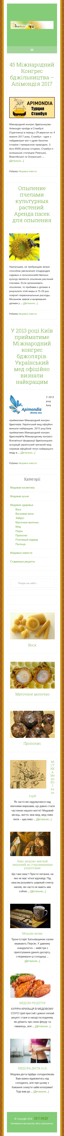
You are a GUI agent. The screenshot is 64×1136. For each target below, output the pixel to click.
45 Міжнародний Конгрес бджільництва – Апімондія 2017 (31, 74)
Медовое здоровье (21, 505)
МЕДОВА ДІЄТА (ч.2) (32, 1068)
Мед (18, 526)
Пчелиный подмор (26, 539)
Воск (18, 509)
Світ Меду (41, 1118)
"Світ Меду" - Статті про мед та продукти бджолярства (32, 25)
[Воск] (32, 626)
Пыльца (20, 544)
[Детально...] (16, 160)
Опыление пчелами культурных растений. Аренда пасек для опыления (32, 204)
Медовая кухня (19, 496)
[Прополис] (32, 725)
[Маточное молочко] (32, 676)
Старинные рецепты (22, 561)
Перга (19, 531)
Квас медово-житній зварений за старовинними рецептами (32, 864)
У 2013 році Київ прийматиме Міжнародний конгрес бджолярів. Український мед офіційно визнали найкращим (32, 356)
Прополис (21, 535)
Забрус (19, 518)
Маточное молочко (27, 522)
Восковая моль (24, 513)
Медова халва (32, 933)
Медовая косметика (22, 487)
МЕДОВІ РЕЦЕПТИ (32, 1003)
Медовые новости (28, 171)
